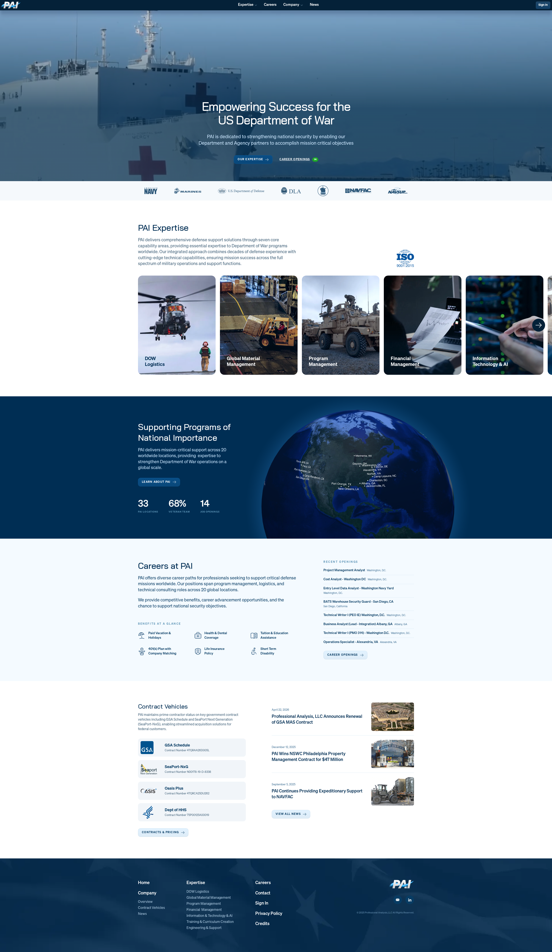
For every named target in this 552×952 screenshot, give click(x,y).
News (142, 914)
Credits (262, 924)
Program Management (204, 904)
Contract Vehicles (151, 908)
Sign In (543, 4)
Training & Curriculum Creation (210, 922)
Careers (263, 883)
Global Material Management (209, 898)
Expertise (196, 883)
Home (144, 883)
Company (147, 893)
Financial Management (204, 910)
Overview (145, 902)
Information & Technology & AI (209, 916)
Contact (262, 893)
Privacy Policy (268, 913)
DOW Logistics (198, 892)
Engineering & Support (204, 928)
